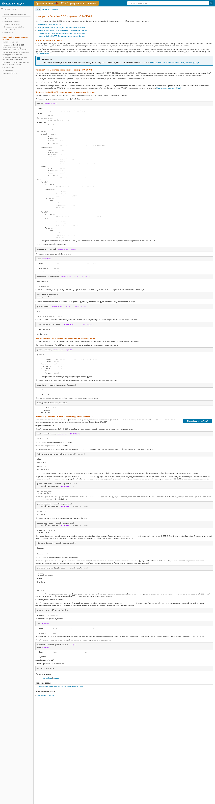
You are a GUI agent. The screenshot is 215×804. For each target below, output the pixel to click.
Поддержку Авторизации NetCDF (168, 88)
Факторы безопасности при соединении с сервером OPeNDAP (14, 49)
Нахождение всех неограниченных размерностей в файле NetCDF (14, 59)
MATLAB (6, 19)
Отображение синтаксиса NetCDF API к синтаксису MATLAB (60, 687)
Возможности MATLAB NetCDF (13, 45)
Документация (13, 3)
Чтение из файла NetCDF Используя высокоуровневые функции (15, 54)
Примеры (45, 9)
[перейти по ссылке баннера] (66, 3)
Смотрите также (8, 67)
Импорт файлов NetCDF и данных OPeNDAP (15, 38)
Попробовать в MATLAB (197, 421)
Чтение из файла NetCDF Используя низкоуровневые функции (15, 63)
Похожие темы (7, 70)
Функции (55, 9)
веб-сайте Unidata (42, 54)
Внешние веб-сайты (9, 73)
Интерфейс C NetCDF (46, 695)
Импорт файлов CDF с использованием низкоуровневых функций (174, 63)
